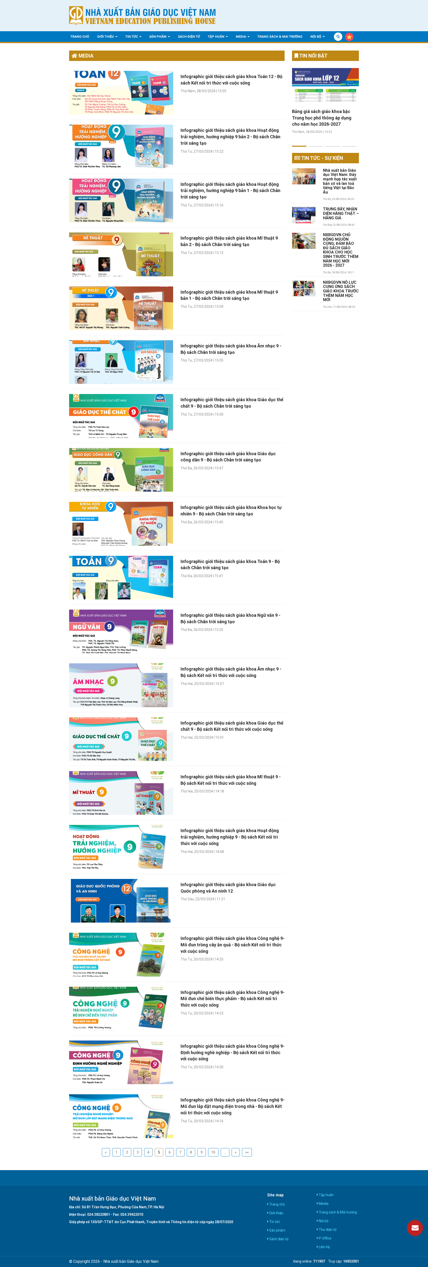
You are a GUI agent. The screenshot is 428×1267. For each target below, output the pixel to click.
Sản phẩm (158, 36)
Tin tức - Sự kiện (321, 158)
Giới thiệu (106, 36)
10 (213, 1152)
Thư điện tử (327, 1230)
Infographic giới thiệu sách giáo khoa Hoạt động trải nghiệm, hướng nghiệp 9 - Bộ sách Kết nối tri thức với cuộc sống (230, 837)
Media (241, 36)
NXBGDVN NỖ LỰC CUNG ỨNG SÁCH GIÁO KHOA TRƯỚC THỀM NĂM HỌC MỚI (341, 291)
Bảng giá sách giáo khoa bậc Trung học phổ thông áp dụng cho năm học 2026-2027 (321, 118)
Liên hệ (324, 1247)
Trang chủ (79, 36)
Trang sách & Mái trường (279, 36)
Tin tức (132, 36)
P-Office (324, 1238)
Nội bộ (316, 36)
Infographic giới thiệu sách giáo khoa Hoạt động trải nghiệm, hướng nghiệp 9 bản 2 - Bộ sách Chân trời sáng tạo (230, 136)
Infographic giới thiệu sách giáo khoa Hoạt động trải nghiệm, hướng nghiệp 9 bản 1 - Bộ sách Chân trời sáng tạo (230, 190)
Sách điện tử (189, 36)
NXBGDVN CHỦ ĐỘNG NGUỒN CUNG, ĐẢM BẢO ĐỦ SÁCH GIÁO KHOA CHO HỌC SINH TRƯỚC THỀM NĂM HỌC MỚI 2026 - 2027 (340, 250)
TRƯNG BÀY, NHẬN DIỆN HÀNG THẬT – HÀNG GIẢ (341, 213)
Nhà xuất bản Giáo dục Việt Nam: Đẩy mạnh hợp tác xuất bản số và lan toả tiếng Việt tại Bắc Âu (340, 181)
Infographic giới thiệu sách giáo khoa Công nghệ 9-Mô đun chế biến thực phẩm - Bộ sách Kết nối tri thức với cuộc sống (233, 999)
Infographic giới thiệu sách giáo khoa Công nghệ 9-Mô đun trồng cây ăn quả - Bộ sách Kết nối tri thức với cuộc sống (233, 945)
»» (247, 1152)
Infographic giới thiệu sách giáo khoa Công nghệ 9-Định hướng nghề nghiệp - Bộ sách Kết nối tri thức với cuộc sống (233, 1052)
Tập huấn (216, 36)
